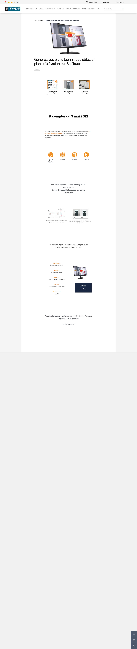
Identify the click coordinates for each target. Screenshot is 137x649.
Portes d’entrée (31, 8)
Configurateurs (93, 2)
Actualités (42, 20)
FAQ (98, 8)
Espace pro (106, 2)
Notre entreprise (88, 8)
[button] (83, 288)
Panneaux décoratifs (47, 8)
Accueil (35, 20)
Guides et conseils (73, 8)
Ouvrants (60, 8)
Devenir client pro (120, 2)
